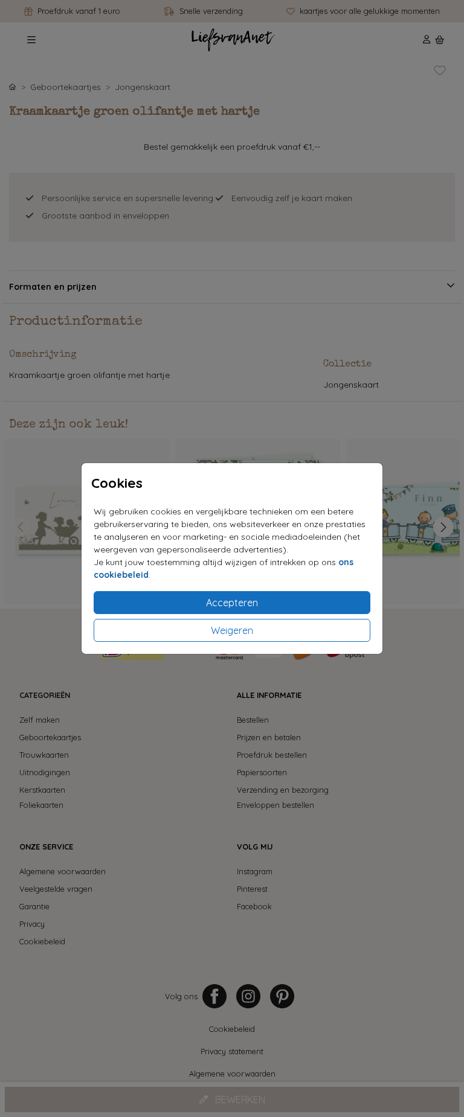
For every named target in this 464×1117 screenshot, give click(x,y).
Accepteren (232, 603)
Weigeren (232, 630)
